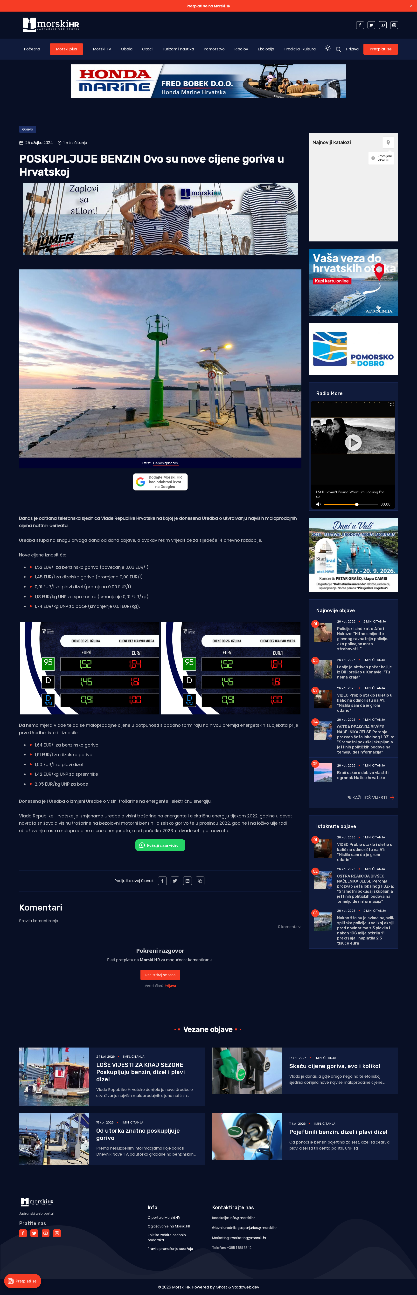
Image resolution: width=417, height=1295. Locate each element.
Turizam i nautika (178, 49)
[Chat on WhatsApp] (160, 845)
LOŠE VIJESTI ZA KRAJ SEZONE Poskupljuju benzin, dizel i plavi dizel (140, 1072)
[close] (411, 6)
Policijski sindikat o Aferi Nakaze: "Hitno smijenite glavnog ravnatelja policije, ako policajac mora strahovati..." (362, 638)
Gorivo (27, 129)
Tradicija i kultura (300, 49)
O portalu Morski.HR (164, 1217)
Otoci (147, 49)
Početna (32, 49)
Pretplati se (381, 49)
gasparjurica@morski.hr (257, 1227)
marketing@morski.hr (248, 1237)
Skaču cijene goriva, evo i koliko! (334, 1066)
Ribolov (241, 49)
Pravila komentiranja (38, 921)
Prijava (352, 49)
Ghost (221, 1287)
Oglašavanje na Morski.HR (169, 1226)
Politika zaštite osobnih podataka (167, 1237)
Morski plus (66, 49)
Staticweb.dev (245, 1287)
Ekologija (266, 49)
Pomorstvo (214, 49)
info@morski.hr (242, 1217)
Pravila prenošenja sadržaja (170, 1248)
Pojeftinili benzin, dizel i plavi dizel (338, 1132)
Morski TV (102, 49)
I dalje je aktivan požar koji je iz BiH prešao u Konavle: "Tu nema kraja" (364, 672)
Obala (126, 49)
